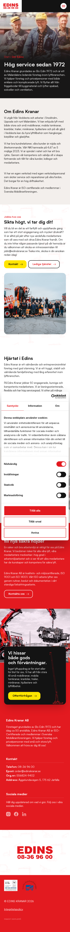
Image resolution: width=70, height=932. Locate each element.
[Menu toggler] (63, 6)
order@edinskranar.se (28, 771)
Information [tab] (35, 405)
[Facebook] (16, 814)
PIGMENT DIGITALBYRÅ (12, 919)
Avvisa (35, 532)
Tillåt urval (35, 521)
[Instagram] (8, 814)
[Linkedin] (24, 814)
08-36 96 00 (26, 766)
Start (7, 56)
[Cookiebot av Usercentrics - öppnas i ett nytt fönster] (51, 396)
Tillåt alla (35, 510)
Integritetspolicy (13, 909)
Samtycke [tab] (13, 405)
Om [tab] (57, 405)
